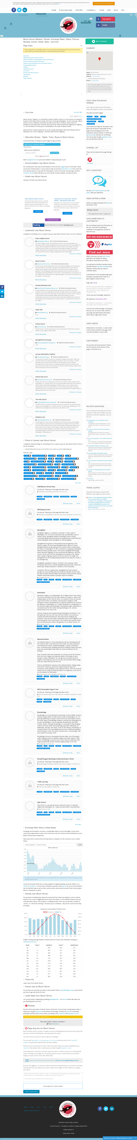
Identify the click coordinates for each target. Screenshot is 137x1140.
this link (65, 999)
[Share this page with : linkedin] (2, 296)
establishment (69, 461)
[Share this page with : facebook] (2, 287)
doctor (50, 461)
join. (58, 1024)
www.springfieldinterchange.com (46, 343)
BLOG (51, 1107)
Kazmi (80, 116)
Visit (78, 503)
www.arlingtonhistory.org (44, 420)
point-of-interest (28, 473)
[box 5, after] (70, 87)
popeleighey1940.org (43, 241)
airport (26, 455)
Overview (26, 56)
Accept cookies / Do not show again (103, 3)
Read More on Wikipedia (75, 253)
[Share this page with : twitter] (2, 291)
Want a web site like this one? (31, 1110)
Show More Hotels (53, 220)
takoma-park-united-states (69, 476)
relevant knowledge (103, 266)
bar (67, 455)
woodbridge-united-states (67, 478)
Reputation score (37, 1040)
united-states (39, 478)
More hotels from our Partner (58, 225)
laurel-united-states (53, 467)
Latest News (26, 74)
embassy (58, 461)
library (64, 467)
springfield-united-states (45, 476)
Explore (79, 10)
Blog (116, 10)
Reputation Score (67, 169)
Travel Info (26, 71)
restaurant (49, 473)
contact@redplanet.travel (66, 990)
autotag (51, 455)
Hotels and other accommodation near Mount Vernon (38, 59)
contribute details (28, 173)
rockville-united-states (30, 476)
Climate (25, 67)
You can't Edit (78, 112)
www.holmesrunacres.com (44, 379)
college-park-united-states (37, 461)
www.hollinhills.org (42, 312)
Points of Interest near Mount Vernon (33, 61)
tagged (63, 167)
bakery (59, 455)
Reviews (25, 76)
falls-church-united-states (44, 464)
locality (26, 470)
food (57, 464)
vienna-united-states (52, 478)
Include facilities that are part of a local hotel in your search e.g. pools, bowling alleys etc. (48, 449)
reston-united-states (61, 473)
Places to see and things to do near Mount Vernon (37, 63)
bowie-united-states (29, 458)
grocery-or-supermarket (68, 464)
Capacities (62, 1013)
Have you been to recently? (119, 1138)
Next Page (78, 483)
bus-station (41, 458)
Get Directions (41, 255)
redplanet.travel (45, 156)
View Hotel (38, 211)
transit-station (28, 478)
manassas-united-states (39, 470)
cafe (50, 458)
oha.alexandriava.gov (43, 357)
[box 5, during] (70, 101)
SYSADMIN (92, 509)
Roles (108, 203)
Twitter (25, 886)
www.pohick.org (41, 327)
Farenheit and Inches (29, 942)
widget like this (32, 160)
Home (53, 10)
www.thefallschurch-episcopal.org (46, 402)
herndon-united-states (38, 467)
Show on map (68, 503)
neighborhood (61, 470)
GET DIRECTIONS (54, 153)
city (26, 461)
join (68, 1011)
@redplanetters (54, 999)
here (58, 4)
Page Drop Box (27, 78)
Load (80, 844)
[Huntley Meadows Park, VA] (32, 94)
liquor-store (73, 467)
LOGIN (101, 10)
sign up (64, 886)
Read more (27, 208)
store (57, 476)
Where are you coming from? (32, 150)
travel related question (98, 190)
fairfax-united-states (29, 464)
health (26, 467)
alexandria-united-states (39, 455)
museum (51, 470)
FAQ (122, 10)
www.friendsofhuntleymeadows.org (47, 288)
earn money (106, 256)
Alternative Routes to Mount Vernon (33, 58)
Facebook (33, 886)
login (53, 1024)
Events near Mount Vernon (31, 72)
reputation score (106, 137)
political (39, 473)
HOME (25, 1107)
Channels (91, 10)
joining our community (50, 1040)
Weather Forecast (28, 69)
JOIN (109, 10)
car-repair (59, 458)
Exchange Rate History (29, 65)
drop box (39, 1011)
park (71, 470)
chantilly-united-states (71, 458)
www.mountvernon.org (43, 264)
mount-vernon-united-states (94, 119)
